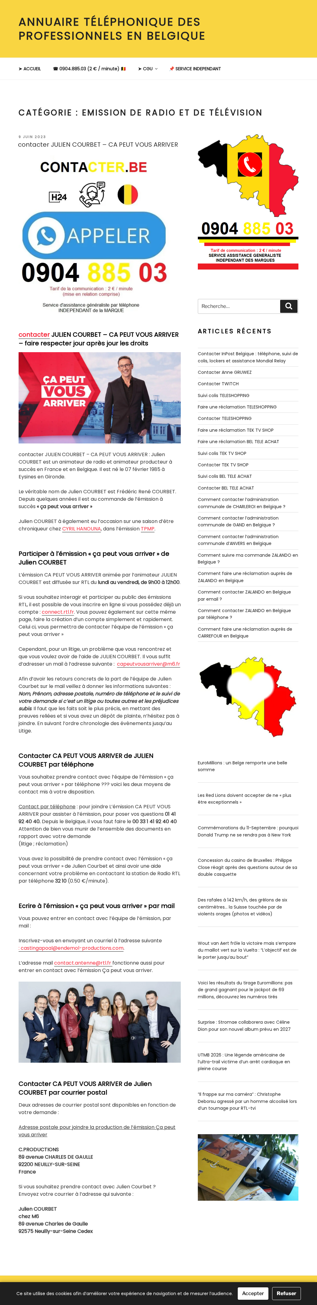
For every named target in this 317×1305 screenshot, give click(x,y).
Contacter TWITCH (218, 384)
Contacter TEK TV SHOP (223, 465)
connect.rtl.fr (58, 612)
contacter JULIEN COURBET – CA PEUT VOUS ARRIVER (98, 144)
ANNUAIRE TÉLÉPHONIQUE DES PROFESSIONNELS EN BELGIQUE (112, 29)
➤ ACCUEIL (30, 69)
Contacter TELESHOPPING (225, 418)
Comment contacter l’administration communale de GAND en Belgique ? (238, 521)
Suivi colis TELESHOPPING (224, 395)
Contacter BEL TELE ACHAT (226, 488)
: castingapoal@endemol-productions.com (71, 948)
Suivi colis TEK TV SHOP (222, 453)
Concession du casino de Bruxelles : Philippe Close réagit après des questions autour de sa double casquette (247, 867)
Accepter (253, 1293)
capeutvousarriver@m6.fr (148, 664)
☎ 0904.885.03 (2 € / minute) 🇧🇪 (89, 69)
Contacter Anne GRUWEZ (225, 372)
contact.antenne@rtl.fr (83, 962)
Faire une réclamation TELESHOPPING (237, 407)
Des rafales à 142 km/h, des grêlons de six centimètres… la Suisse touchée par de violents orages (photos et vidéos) (242, 907)
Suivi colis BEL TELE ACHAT (225, 476)
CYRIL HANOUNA (81, 528)
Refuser (286, 1293)
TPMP (147, 528)
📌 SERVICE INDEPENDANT (195, 69)
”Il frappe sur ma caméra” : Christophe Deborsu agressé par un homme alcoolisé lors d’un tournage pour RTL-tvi (247, 1101)
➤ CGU (145, 69)
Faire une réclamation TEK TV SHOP (236, 430)
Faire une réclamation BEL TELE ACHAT (238, 442)
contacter (34, 334)
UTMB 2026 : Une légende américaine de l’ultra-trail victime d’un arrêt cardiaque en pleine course (244, 1062)
